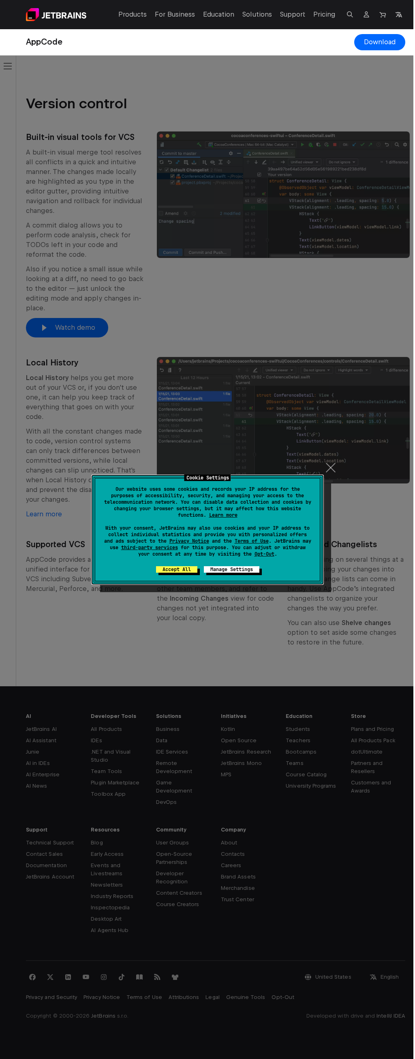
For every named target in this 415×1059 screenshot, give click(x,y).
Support (292, 14)
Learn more (223, 515)
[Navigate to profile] (366, 14)
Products (132, 14)
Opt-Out (264, 554)
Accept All (177, 569)
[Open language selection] (398, 14)
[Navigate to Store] (382, 14)
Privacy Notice (189, 541)
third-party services (149, 547)
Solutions (257, 14)
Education (218, 14)
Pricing (324, 14)
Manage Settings (231, 569)
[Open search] (350, 14)
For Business (175, 14)
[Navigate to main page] (56, 14)
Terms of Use (252, 541)
